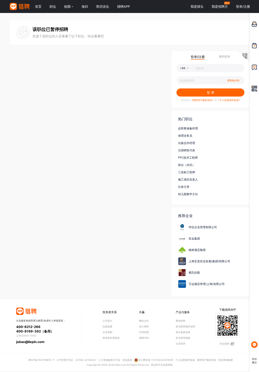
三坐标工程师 (186, 172)
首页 (38, 6)
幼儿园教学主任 (188, 194)
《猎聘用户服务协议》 (202, 100)
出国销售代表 (186, 150)
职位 (53, 6)
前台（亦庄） (186, 165)
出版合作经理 (186, 143)
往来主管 (183, 186)
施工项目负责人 (188, 179)
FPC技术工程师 (188, 157)
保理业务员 (185, 135)
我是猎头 (197, 6)
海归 (85, 6)
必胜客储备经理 (188, 128)
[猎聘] (19, 6)
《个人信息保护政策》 (229, 100)
